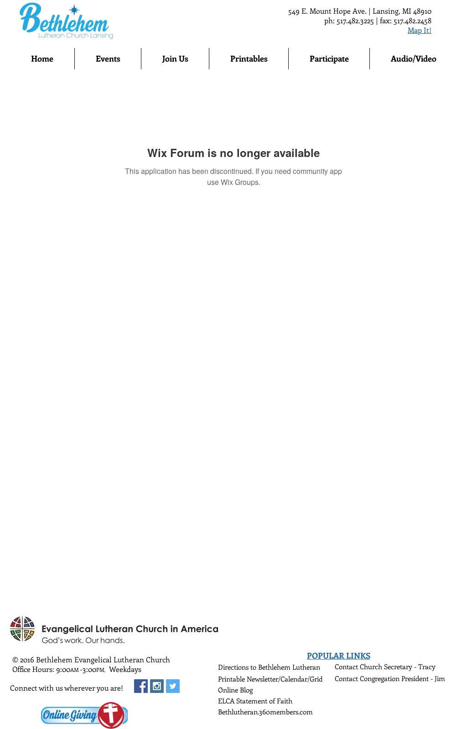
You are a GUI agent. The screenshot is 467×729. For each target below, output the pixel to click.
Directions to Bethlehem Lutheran (269, 666)
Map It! (419, 30)
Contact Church (359, 666)
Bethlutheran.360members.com (265, 711)
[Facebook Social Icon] (141, 686)
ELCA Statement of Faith (255, 700)
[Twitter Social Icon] (173, 686)
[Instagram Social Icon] (157, 686)
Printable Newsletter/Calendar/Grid (270, 678)
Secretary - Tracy (410, 666)
